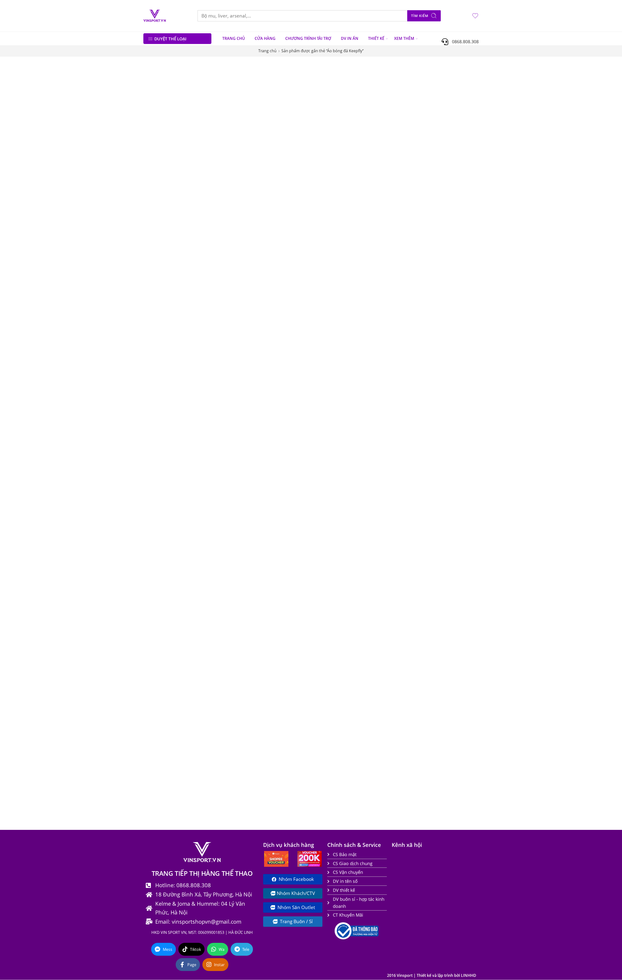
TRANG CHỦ (233, 38)
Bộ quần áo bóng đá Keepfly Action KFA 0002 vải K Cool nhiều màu (261, 237)
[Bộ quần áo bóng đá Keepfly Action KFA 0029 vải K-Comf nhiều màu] (386, 106)
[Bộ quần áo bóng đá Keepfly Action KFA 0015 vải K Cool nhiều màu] (324, 475)
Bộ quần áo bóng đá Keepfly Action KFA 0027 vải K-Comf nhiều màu (261, 794)
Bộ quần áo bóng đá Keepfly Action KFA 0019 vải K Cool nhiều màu (323, 606)
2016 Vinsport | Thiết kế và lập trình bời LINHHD (431, 975)
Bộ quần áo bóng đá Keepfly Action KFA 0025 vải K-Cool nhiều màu (386, 696)
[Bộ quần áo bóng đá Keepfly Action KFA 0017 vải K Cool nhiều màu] (449, 475)
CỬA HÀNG (265, 38)
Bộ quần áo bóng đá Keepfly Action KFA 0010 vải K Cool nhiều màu (261, 418)
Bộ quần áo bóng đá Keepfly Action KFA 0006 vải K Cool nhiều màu (261, 328)
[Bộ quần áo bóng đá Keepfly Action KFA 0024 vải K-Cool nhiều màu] (324, 656)
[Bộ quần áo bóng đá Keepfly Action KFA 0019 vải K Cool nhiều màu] (324, 566)
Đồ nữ (152, 156)
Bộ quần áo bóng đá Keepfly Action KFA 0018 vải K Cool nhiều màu (261, 606)
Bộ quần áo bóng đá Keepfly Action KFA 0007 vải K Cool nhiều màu (323, 328)
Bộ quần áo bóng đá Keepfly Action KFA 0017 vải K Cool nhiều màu (448, 515)
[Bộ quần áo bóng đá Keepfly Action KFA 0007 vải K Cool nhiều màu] (324, 287)
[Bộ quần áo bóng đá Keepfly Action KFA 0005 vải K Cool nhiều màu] (449, 197)
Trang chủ (267, 50)
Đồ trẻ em (155, 165)
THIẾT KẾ (376, 38)
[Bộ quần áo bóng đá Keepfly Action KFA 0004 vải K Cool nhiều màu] (386, 197)
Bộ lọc (153, 66)
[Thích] (285, 82)
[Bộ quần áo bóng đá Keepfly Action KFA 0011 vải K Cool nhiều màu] (324, 378)
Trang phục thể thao (165, 238)
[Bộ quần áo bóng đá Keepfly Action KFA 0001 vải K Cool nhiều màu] (449, 106)
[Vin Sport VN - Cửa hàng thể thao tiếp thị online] (154, 16)
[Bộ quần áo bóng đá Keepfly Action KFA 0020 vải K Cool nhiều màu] (386, 566)
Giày (150, 183)
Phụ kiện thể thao (163, 210)
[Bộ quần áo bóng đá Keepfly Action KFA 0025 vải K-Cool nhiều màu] (386, 656)
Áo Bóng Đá (158, 119)
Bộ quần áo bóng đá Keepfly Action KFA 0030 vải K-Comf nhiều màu (323, 146)
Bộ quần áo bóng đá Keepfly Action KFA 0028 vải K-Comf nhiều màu (323, 794)
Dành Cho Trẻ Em (161, 147)
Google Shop (157, 192)
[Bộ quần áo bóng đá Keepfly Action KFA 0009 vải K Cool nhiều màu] (449, 287)
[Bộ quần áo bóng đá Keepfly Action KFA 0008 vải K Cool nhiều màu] (386, 287)
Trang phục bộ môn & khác (171, 229)
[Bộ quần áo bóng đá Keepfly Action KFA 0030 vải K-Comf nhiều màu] (324, 106)
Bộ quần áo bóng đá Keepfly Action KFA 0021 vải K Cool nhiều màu (448, 606)
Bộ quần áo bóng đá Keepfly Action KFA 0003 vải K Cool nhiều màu (323, 237)
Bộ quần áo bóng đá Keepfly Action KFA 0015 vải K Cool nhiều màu (323, 515)
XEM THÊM (404, 38)
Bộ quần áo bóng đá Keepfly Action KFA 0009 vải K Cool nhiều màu (448, 328)
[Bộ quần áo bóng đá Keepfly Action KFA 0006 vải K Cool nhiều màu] (261, 287)
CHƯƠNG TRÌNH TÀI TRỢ (308, 38)
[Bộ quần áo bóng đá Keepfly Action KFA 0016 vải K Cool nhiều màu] (386, 475)
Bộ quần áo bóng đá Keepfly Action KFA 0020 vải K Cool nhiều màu (386, 606)
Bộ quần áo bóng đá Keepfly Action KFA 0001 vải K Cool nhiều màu (448, 146)
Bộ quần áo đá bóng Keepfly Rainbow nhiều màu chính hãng (386, 794)
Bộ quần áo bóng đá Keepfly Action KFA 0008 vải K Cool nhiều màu (386, 328)
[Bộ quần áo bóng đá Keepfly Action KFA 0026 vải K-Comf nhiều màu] (449, 656)
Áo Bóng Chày (158, 110)
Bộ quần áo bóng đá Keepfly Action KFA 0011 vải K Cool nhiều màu (323, 418)
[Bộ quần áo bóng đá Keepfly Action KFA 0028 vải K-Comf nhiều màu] (324, 753)
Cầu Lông (155, 137)
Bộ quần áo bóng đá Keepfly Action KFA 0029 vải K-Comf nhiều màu (386, 146)
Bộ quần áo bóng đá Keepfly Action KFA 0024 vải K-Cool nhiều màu (323, 696)
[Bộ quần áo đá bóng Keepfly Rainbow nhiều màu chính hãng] (386, 753)
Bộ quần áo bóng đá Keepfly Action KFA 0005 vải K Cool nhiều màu (448, 237)
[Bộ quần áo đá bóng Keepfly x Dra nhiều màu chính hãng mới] (449, 753)
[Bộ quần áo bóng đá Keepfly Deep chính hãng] (261, 106)
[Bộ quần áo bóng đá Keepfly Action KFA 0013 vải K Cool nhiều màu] (449, 378)
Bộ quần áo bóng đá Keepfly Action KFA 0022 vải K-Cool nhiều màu (261, 696)
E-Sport (152, 174)
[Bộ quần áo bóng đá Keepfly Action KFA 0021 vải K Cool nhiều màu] (449, 566)
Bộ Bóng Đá (157, 128)
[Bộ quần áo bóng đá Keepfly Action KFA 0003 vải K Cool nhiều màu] (324, 197)
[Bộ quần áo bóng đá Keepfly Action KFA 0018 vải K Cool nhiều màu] (261, 566)
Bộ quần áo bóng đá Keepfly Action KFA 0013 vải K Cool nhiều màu (448, 418)
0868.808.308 (463, 41)
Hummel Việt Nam (163, 201)
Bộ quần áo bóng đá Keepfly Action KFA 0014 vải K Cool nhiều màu (261, 515)
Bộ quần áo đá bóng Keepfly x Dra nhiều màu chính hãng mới (448, 794)
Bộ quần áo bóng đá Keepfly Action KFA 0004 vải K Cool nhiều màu (386, 237)
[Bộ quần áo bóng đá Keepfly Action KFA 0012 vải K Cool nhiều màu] (386, 378)
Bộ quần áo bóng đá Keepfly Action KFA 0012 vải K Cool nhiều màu (386, 418)
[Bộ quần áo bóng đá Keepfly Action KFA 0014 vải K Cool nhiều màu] (261, 475)
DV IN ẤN (349, 38)
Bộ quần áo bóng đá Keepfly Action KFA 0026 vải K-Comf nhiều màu (448, 696)
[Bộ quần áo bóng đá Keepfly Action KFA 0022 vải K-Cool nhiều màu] (261, 656)
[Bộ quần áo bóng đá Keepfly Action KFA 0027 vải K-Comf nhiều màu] (261, 753)
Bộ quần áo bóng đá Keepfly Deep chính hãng (261, 146)
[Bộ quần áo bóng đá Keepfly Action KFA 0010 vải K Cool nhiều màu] (261, 378)
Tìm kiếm (419, 15)
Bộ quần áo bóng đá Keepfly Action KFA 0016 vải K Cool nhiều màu (386, 515)
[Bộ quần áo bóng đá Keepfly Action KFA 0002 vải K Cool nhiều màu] (261, 197)
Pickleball (155, 220)
